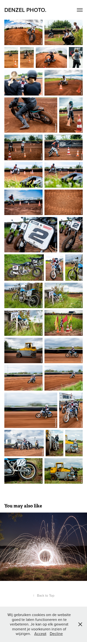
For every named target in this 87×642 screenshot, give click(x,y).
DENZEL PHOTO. (26, 10)
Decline (56, 633)
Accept (40, 633)
